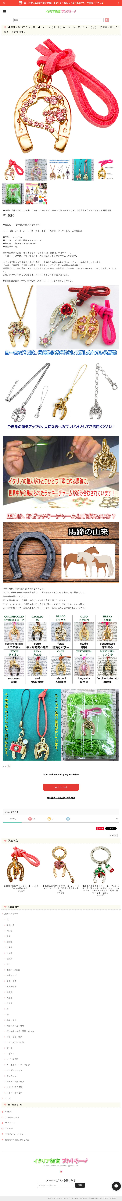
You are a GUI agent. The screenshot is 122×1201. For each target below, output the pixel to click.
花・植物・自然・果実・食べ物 (20, 1031)
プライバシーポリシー (15, 1134)
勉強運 (9, 958)
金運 (9, 936)
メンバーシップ (12, 1117)
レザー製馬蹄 (12, 1059)
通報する (113, 835)
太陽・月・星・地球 (15, 1025)
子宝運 (9, 953)
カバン (7, 1098)
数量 (4, 766)
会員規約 (113, 1198)
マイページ (10, 1123)
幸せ (9, 964)
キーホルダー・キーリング (18, 1065)
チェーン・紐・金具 (15, 1081)
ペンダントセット (14, 1070)
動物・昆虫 (11, 1020)
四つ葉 (9, 930)
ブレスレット (12, 1076)
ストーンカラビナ (14, 1092)
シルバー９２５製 (14, 1087)
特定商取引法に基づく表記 (17, 1139)
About (8, 1112)
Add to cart (61, 787)
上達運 (9, 1003)
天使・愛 (10, 925)
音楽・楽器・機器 (14, 1037)
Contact (9, 1128)
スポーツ (10, 1053)
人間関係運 (11, 986)
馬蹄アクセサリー (12, 914)
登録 (80, 1185)
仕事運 (9, 947)
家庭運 (9, 998)
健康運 (9, 942)
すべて (13, 819)
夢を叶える (11, 981)
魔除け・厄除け (13, 970)
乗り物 (9, 1048)
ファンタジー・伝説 (15, 1042)
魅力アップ (11, 975)
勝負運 (9, 992)
